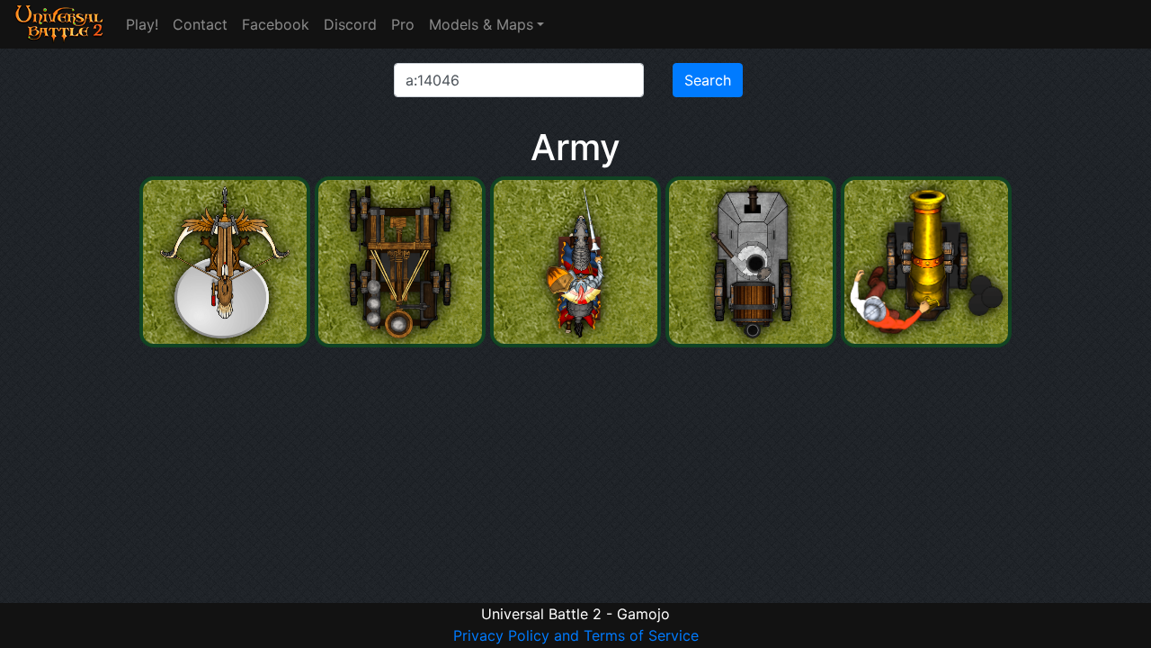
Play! (142, 24)
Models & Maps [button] (481, 24)
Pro (403, 24)
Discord (350, 24)
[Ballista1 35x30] (227, 342)
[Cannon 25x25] (926, 342)
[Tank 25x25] (753, 342)
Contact (200, 24)
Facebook (275, 24)
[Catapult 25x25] (402, 342)
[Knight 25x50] (577, 342)
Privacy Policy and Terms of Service (576, 635)
